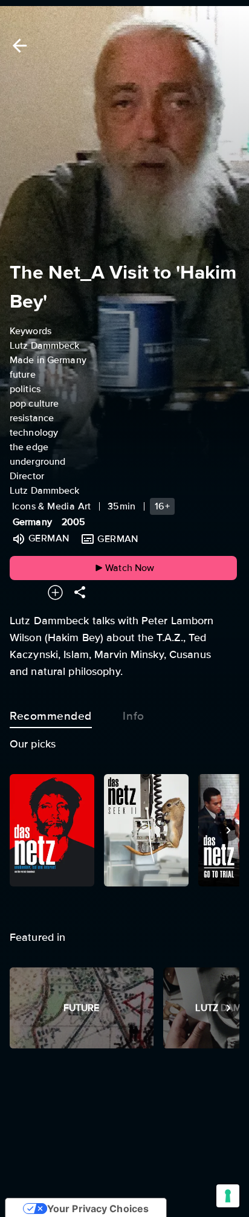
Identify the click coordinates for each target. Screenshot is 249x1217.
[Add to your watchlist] (55, 592)
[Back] (17, 45)
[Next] (228, 830)
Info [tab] (133, 716)
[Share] (80, 592)
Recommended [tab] (51, 716)
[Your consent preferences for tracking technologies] (227, 1195)
